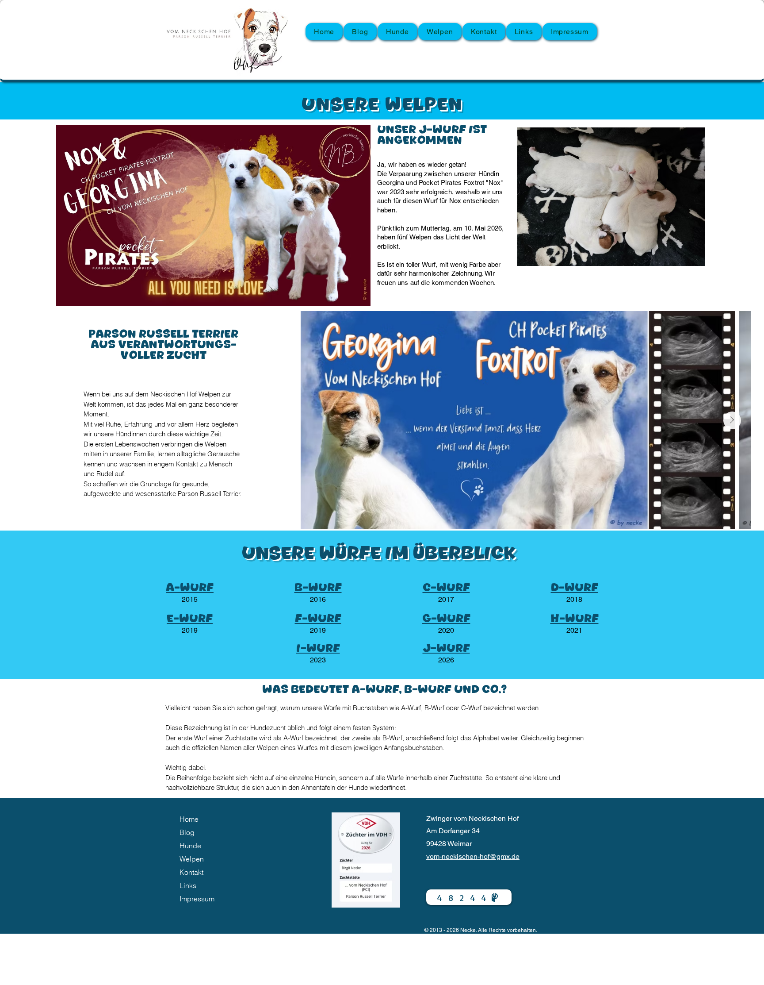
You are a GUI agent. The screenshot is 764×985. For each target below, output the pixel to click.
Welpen (192, 858)
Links (188, 885)
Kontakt (191, 872)
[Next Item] (732, 420)
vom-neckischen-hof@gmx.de (473, 856)
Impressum (197, 898)
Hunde (190, 845)
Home (189, 819)
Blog (187, 832)
